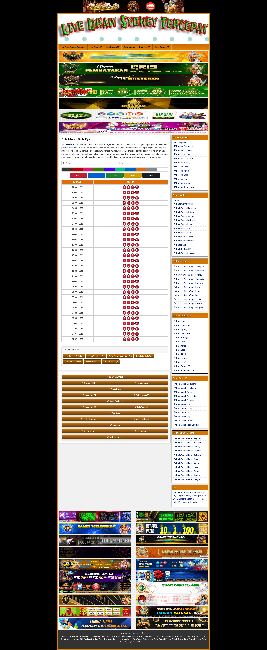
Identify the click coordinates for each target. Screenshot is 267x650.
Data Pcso (180, 342)
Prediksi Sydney (183, 154)
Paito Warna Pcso (184, 224)
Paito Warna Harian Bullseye (188, 455)
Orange (133, 175)
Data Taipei (181, 354)
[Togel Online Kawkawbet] (95, 541)
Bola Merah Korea (184, 408)
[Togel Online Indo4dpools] (95, 623)
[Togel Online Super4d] (133, 80)
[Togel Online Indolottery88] (172, 576)
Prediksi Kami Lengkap (186, 187)
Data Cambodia (183, 333)
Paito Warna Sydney (185, 212)
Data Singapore (183, 321)
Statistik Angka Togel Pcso (188, 287)
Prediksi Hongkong (184, 150)
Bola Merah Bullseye (185, 400)
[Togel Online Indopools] (172, 600)
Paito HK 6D (144, 47)
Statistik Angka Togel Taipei (188, 299)
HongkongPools (125, 639)
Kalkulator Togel (116, 437)
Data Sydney (181, 329)
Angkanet (88, 639)
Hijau (115, 175)
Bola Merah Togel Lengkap (188, 425)
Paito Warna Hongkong (186, 208)
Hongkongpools (180, 143)
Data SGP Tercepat (195, 499)
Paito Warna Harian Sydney (188, 447)
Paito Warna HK (85, 636)
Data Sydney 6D (183, 366)
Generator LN (89, 383)
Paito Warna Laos (184, 232)
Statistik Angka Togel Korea (188, 291)
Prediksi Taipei (182, 179)
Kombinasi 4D (89, 431)
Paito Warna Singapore (186, 204)
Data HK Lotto (177, 639)
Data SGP (152, 636)
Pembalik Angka (89, 419)
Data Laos (180, 350)
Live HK (176, 200)
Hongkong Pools (183, 496)
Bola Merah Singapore (186, 384)
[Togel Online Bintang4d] (95, 576)
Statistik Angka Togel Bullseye (189, 283)
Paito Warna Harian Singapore (189, 438)
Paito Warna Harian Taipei (187, 471)
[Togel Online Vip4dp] (172, 541)
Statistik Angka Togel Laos (188, 295)
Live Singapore (179, 499)
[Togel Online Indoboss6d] (172, 517)
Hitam (151, 175)
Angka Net (73, 636)
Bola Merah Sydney (184, 392)
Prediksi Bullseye (183, 162)
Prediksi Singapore (184, 146)
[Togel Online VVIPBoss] (133, 56)
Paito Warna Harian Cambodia (189, 451)
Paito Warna (129, 47)
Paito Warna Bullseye (185, 220)
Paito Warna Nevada (185, 241)
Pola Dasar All (142, 407)
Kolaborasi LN (142, 431)
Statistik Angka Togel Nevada (189, 303)
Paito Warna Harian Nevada (188, 475)
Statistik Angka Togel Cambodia (190, 279)
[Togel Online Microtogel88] (95, 517)
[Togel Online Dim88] (133, 68)
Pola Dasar (115, 413)
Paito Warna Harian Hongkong (189, 442)
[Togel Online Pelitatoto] (133, 116)
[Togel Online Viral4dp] (133, 127)
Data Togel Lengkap (185, 370)
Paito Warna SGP (133, 636)
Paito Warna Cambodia (186, 216)
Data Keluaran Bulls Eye (74, 356)
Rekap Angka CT (89, 395)
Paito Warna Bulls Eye (96, 356)
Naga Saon (105, 636)
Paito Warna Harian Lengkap (188, 479)
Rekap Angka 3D (142, 395)
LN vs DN (116, 425)
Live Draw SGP (112, 47)
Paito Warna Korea (184, 228)
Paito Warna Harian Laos (187, 467)
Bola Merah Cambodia (186, 396)
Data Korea (181, 346)
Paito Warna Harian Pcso (187, 459)
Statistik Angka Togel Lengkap (189, 308)
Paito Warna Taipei (184, 237)
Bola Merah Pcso (183, 404)
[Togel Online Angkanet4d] (172, 588)
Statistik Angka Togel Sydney (189, 275)
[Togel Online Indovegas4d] (172, 623)
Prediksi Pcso (182, 167)
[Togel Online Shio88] (172, 612)
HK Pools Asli (142, 642)
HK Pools (193, 502)
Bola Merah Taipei (184, 417)
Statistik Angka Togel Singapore (190, 267)
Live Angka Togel (198, 496)
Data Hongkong (183, 325)
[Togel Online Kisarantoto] (133, 104)
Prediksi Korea (182, 171)
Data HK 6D (181, 362)
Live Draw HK (96, 47)
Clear (67, 169)
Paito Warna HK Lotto (162, 639)
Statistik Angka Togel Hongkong (190, 271)
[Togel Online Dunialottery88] (172, 552)
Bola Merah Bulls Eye (75, 139)
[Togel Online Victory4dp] (95, 529)
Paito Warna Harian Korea (187, 463)
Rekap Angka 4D (89, 407)
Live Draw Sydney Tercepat (73, 47)
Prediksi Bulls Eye (111, 362)
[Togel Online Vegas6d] (95, 552)
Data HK (144, 636)
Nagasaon (96, 636)
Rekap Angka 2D (116, 401)
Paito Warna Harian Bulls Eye (120, 356)
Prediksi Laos (182, 175)
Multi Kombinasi (142, 419)
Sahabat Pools (190, 492)
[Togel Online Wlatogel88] (95, 588)
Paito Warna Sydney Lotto (143, 639)
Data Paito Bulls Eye (144, 356)
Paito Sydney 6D (162, 47)
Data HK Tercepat (180, 502)
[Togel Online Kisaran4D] (133, 92)
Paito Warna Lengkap (185, 253)
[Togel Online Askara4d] (95, 564)
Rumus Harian (142, 383)
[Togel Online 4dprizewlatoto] (95, 600)
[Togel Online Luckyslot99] (172, 529)
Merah (78, 175)
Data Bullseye (182, 337)
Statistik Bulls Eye (92, 362)
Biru (96, 175)
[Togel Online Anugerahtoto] (172, 564)
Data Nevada (182, 358)
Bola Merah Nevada (184, 421)
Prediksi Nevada (183, 183)
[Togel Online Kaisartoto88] (95, 612)
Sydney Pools (98, 639)
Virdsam (65, 636)
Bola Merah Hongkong (186, 388)
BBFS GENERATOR (115, 377)
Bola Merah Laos (183, 412)
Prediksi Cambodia (184, 158)
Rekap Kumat (115, 389)
